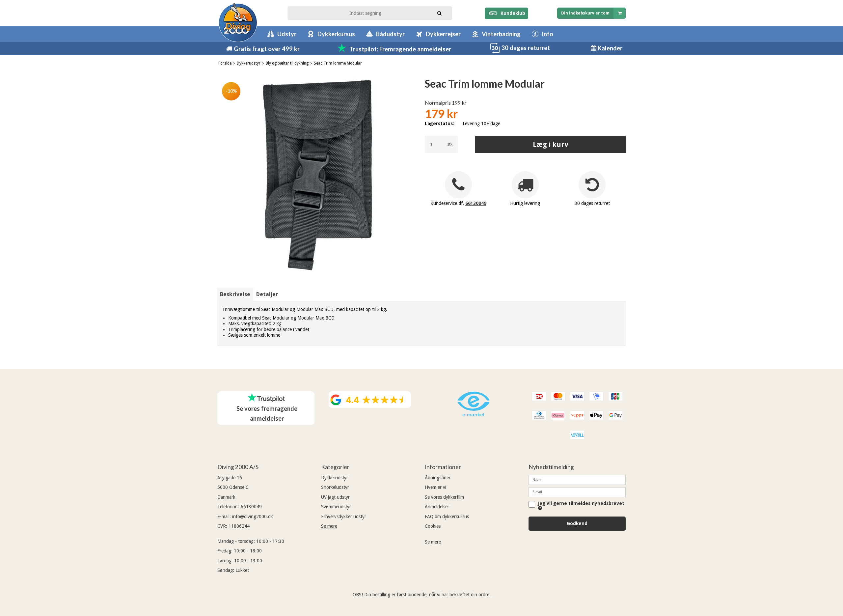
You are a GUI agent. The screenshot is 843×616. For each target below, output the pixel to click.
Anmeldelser (437, 506)
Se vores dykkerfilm (444, 497)
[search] (439, 12)
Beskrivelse (235, 294)
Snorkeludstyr (335, 487)
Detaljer (267, 294)
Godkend (577, 523)
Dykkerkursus (336, 34)
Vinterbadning (501, 34)
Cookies (433, 526)
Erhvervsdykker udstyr (343, 516)
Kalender (609, 48)
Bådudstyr (390, 34)
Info (547, 34)
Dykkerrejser (443, 34)
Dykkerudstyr (334, 477)
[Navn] (577, 479)
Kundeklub (511, 13)
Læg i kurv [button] (550, 144)
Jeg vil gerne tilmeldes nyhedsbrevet (581, 503)
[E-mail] (577, 491)
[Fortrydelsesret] (495, 51)
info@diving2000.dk (252, 516)
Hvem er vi (435, 487)
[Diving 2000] (237, 22)
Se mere (329, 526)
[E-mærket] (473, 414)
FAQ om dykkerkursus (447, 516)
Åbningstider (437, 477)
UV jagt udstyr (335, 497)
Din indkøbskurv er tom (585, 13)
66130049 (475, 203)
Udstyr (286, 34)
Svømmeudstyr (336, 506)
